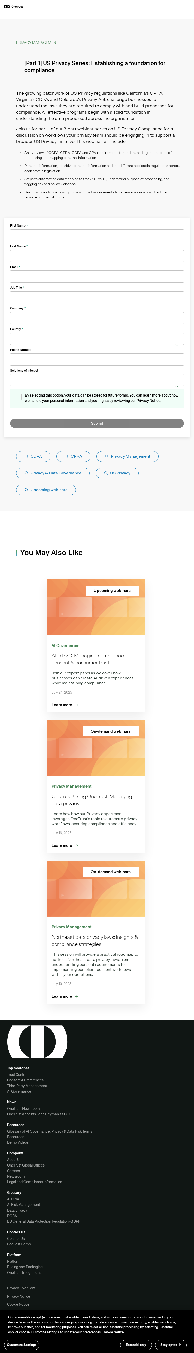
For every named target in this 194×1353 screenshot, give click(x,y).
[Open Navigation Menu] (187, 7)
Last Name (19, 246)
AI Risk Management (23, 1204)
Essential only (136, 1345)
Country (16, 329)
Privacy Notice (148, 400)
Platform (14, 1261)
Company (18, 308)
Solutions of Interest (24, 371)
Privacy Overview (21, 1288)
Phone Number (20, 350)
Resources (15, 1137)
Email (15, 267)
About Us (14, 1159)
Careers (13, 1171)
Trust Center (17, 1074)
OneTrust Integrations (24, 1272)
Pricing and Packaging (25, 1267)
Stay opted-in (170, 1345)
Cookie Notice (18, 1304)
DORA (12, 1216)
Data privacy (17, 1210)
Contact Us (16, 1238)
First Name (19, 226)
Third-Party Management (27, 1086)
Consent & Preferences (25, 1080)
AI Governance (19, 1091)
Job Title (17, 288)
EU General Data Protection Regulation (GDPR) (44, 1221)
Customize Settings (21, 1345)
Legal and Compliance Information (34, 1182)
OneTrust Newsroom (23, 1108)
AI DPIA (13, 1199)
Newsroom (16, 1176)
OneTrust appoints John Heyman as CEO (39, 1114)
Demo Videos (18, 1142)
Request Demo (19, 1244)
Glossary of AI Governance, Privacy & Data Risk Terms (49, 1131)
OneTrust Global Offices (26, 1165)
